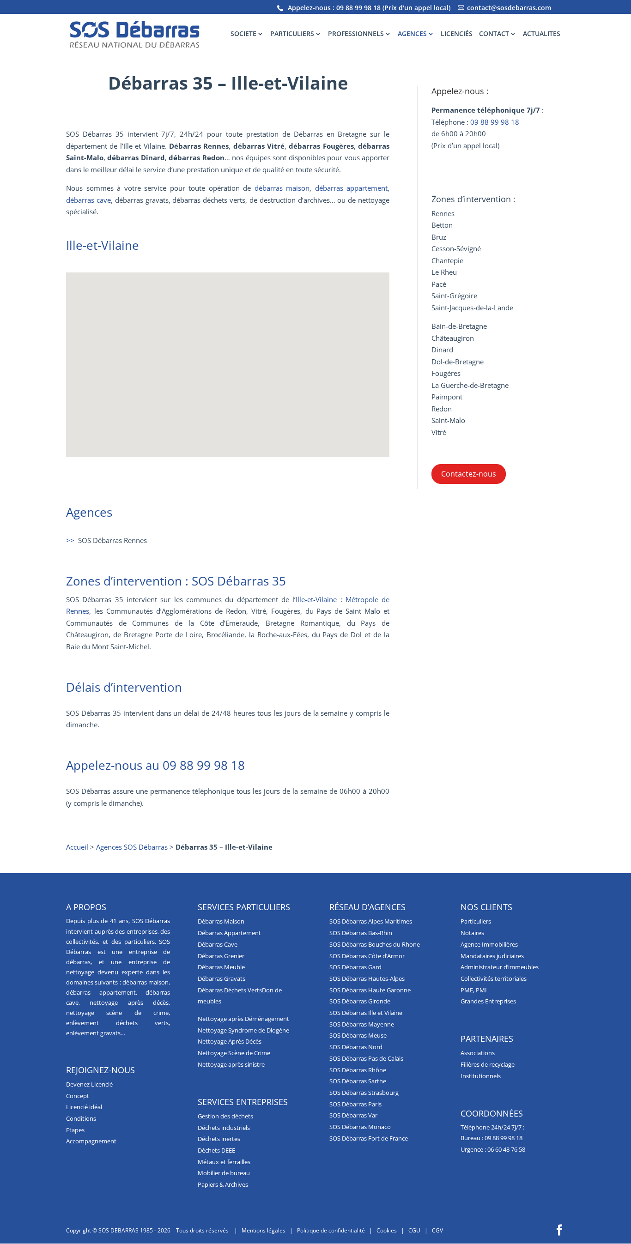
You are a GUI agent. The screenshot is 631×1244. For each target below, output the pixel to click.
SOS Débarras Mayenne (361, 1024)
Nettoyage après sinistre (231, 1064)
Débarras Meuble (221, 967)
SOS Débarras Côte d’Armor (367, 956)
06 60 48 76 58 (506, 1149)
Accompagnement (91, 1141)
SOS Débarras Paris (355, 1104)
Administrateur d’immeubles (500, 967)
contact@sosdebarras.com (509, 7)
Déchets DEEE (216, 1150)
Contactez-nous (468, 474)
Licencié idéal (84, 1107)
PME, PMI (474, 990)
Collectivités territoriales (494, 978)
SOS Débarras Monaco (360, 1127)
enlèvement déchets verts (117, 1023)
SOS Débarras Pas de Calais (366, 1058)
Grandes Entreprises (488, 1001)
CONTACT (494, 34)
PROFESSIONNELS (356, 34)
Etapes (75, 1130)
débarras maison (282, 188)
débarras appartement (351, 188)
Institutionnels (481, 1076)
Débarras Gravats (221, 978)
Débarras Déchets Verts (230, 990)
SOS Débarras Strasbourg (364, 1092)
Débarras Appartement (229, 933)
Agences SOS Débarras (132, 846)
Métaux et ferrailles (224, 1162)
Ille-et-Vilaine (316, 599)
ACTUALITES (541, 34)
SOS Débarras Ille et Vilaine (365, 1012)
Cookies (386, 1230)
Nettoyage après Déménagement (243, 1019)
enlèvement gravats (93, 1033)
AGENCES (412, 34)
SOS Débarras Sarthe (357, 1081)
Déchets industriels (224, 1127)
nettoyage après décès (129, 1002)
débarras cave (88, 200)
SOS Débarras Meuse (358, 1035)
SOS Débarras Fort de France (368, 1138)
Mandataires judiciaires (492, 956)
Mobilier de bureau (224, 1173)
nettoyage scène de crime (117, 1012)
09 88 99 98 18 (358, 7)
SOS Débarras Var (353, 1115)
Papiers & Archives (223, 1184)
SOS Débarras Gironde (359, 1001)
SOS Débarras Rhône (357, 1070)
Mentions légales (263, 1230)
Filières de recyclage (488, 1064)
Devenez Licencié (89, 1084)
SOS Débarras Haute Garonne (370, 990)
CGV (437, 1230)
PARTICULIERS (292, 34)
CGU (414, 1230)
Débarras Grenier (221, 956)
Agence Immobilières (489, 944)
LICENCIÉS (457, 34)
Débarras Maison (221, 921)
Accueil (77, 846)
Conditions (81, 1118)
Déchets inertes (219, 1139)
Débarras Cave (217, 944)
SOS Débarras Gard (355, 967)
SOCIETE (243, 34)
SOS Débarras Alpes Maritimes (370, 921)
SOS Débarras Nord (355, 1047)
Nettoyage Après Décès (229, 1041)
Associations (478, 1053)
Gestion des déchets (225, 1116)
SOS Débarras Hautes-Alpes (367, 978)
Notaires (472, 933)
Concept (77, 1096)
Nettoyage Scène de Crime (234, 1053)
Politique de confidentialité (331, 1230)
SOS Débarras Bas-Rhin (360, 933)
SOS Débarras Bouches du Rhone (374, 944)
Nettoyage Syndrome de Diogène (243, 1030)
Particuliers (476, 921)
